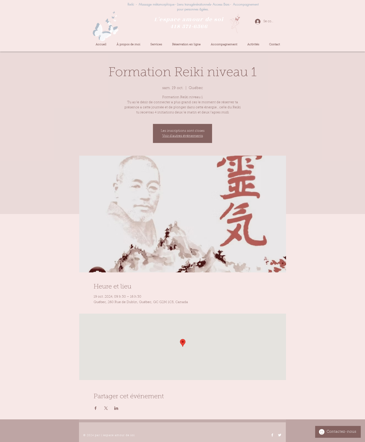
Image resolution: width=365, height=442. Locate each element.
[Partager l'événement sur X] (106, 408)
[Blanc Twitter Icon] (280, 435)
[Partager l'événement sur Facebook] (96, 408)
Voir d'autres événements (182, 136)
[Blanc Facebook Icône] (272, 435)
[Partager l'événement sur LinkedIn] (116, 408)
